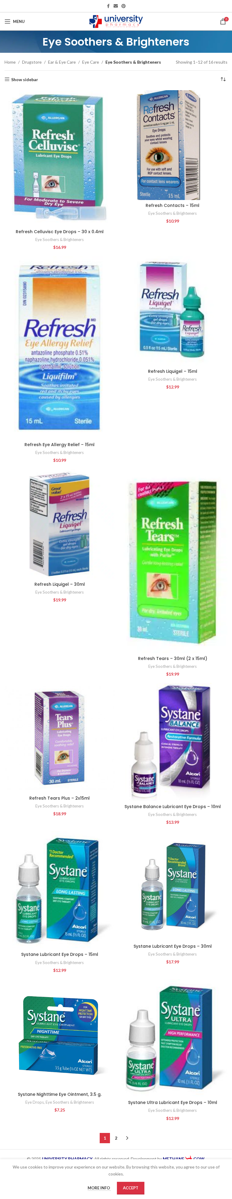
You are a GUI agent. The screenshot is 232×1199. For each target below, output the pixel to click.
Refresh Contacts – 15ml (172, 205)
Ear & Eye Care (62, 62)
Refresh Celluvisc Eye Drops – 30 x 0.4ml (60, 232)
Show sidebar (24, 79)
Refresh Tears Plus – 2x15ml (59, 798)
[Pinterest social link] (123, 6)
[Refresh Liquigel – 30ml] (59, 524)
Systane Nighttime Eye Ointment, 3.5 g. (60, 1094)
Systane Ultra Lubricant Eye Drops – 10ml (172, 1102)
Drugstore (32, 62)
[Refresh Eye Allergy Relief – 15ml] (59, 347)
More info (99, 1187)
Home (10, 62)
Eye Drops (34, 1102)
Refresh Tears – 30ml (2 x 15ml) (172, 658)
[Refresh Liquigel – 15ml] (172, 311)
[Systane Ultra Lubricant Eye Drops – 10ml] (172, 1038)
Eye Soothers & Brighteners (59, 239)
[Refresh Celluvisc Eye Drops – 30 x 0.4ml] (59, 158)
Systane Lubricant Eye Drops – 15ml (59, 954)
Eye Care (90, 62)
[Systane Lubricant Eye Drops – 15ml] (59, 890)
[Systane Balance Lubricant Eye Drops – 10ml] (172, 742)
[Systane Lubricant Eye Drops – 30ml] (172, 886)
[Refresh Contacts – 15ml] (172, 145)
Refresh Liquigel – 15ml (172, 371)
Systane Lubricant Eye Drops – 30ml (173, 946)
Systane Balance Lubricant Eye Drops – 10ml (172, 807)
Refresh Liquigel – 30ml (59, 584)
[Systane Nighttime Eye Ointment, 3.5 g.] (59, 1034)
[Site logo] (116, 21)
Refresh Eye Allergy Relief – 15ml (59, 445)
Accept (130, 1187)
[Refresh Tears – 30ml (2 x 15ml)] (172, 561)
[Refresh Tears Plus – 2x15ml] (59, 738)
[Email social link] (116, 6)
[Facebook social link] (108, 6)
